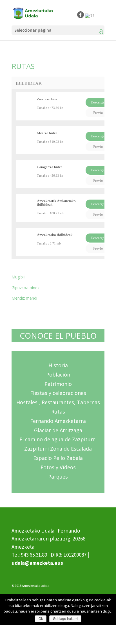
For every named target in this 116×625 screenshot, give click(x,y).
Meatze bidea (47, 133)
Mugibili (18, 277)
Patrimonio (58, 383)
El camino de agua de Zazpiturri (58, 439)
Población (58, 374)
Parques (58, 476)
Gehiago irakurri (65, 619)
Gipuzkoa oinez (25, 287)
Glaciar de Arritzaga (58, 430)
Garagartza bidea (50, 167)
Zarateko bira (47, 99)
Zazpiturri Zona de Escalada (58, 448)
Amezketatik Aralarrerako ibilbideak (56, 203)
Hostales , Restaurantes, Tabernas (58, 402)
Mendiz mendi (24, 298)
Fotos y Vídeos (58, 467)
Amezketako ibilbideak (55, 235)
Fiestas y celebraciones (58, 393)
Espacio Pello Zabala (58, 458)
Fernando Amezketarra (58, 421)
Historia (58, 365)
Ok (41, 619)
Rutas (58, 411)
